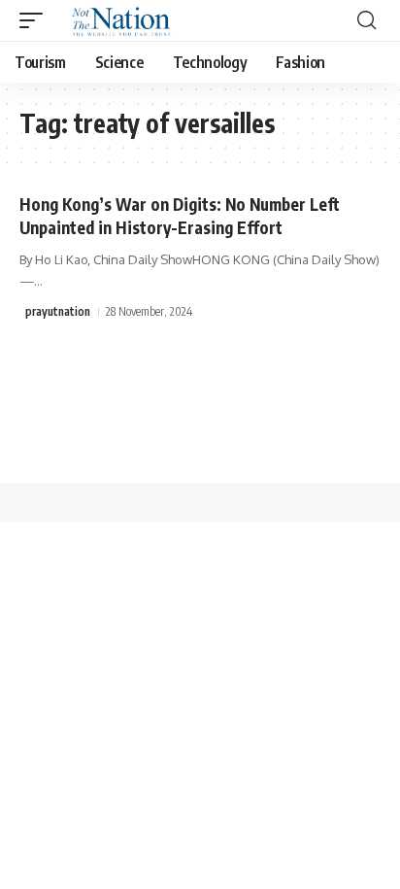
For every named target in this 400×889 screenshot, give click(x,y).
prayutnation (57, 311)
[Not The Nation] (117, 20)
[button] (35, 20)
